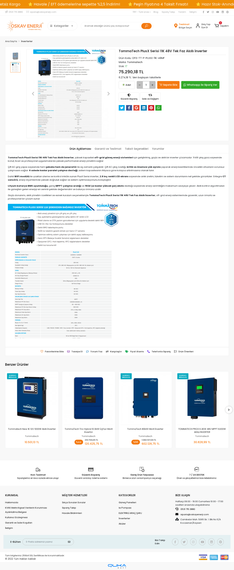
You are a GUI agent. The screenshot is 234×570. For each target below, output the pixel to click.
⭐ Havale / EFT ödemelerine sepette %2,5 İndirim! (74, 4)
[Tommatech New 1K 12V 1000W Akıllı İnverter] (32, 399)
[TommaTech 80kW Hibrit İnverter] (145, 399)
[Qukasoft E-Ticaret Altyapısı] (117, 566)
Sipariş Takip (168, 11)
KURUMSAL (11, 495)
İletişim (193, 11)
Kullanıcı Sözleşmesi (16, 517)
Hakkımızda (11, 502)
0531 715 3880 (187, 509)
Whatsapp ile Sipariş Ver (202, 85)
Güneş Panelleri (127, 502)
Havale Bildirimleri (72, 513)
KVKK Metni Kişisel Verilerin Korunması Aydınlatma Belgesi (26, 510)
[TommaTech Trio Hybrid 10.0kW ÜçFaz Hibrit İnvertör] (88, 399)
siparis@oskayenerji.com (194, 514)
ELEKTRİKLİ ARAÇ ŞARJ (130, 513)
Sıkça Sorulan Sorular (74, 502)
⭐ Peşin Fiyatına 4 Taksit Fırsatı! (158, 4)
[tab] (80, 149)
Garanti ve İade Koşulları (18, 522)
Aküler (122, 523)
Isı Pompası (125, 507)
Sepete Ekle (170, 85)
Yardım (182, 11)
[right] (229, 410)
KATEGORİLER (127, 495)
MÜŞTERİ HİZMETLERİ (74, 495)
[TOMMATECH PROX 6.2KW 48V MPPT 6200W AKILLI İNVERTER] (202, 399)
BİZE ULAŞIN (182, 495)
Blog (155, 11)
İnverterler (124, 518)
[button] (221, 26)
